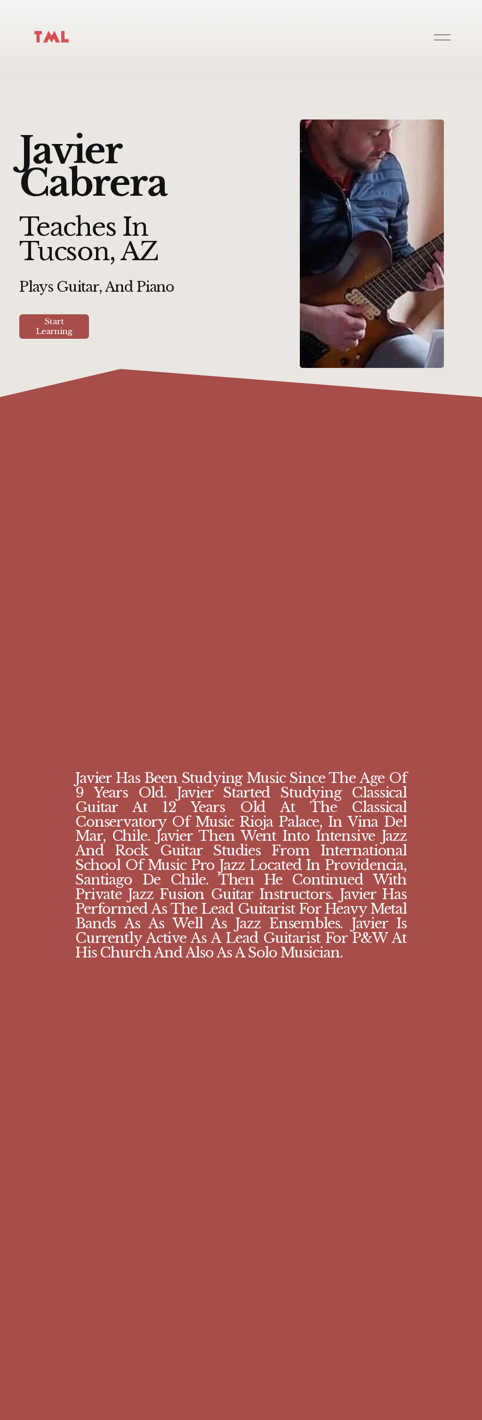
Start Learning (54, 326)
